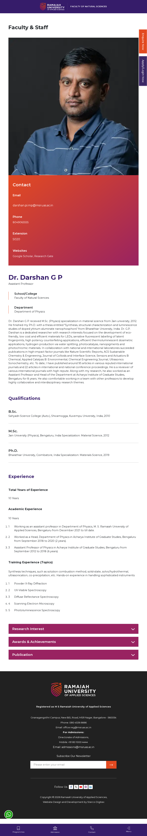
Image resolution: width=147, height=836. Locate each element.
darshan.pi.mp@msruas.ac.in (33, 205)
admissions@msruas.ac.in (77, 747)
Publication (22, 654)
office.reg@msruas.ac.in (77, 727)
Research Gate (43, 256)
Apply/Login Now (143, 71)
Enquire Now (143, 41)
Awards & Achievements (34, 642)
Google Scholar (23, 256)
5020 (16, 239)
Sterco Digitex (95, 802)
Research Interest (28, 629)
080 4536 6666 (78, 722)
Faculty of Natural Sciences (88, 6)
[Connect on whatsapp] (8, 814)
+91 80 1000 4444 (78, 742)
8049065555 (21, 222)
